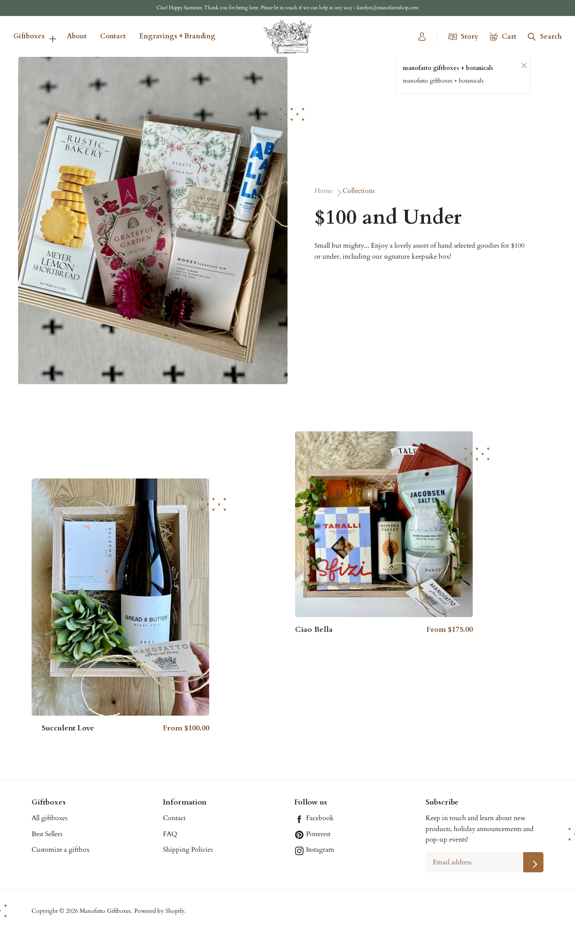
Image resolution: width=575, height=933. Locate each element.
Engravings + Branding (177, 36)
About (77, 36)
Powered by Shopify (159, 911)
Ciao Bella (314, 630)
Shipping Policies (188, 849)
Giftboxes (29, 36)
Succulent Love (68, 728)
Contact (113, 36)
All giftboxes (49, 818)
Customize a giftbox (61, 849)
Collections (359, 190)
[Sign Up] (533, 862)
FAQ (170, 834)
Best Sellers (47, 834)
